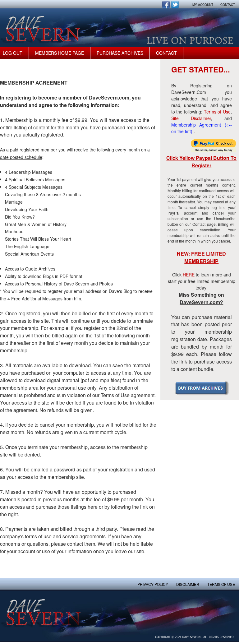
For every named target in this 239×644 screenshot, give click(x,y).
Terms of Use (217, 112)
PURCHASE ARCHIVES (120, 53)
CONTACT (227, 4)
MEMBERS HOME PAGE (59, 53)
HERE (189, 274)
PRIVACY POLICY (152, 584)
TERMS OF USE (221, 584)
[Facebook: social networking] (166, 6)
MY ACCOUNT (202, 4)
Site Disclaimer (191, 118)
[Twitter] (175, 6)
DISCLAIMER (187, 584)
